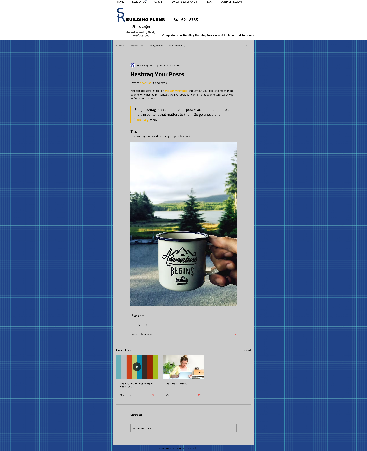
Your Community (177, 45)
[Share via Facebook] (131, 325)
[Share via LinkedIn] (146, 325)
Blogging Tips (136, 45)
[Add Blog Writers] (183, 367)
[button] (247, 45)
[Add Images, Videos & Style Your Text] (137, 367)
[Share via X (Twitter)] (138, 325)
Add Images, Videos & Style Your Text (136, 385)
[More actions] (235, 65)
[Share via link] (153, 325)
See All (247, 350)
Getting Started (156, 45)
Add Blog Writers (176, 383)
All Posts (120, 45)
